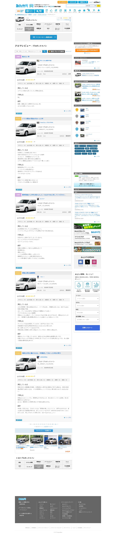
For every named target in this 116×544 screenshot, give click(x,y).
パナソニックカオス (80, 151)
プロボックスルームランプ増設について (84, 203)
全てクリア (68, 51)
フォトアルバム (43, 510)
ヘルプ (91, 2)
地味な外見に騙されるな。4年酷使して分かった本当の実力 (41, 353)
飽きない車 (25, 56)
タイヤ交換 (95, 151)
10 (52, 424)
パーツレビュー (48, 24)
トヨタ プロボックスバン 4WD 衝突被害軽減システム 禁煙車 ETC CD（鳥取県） (91, 86)
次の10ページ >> (48, 426)
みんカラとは (82, 504)
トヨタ (34, 14)
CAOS (76, 146)
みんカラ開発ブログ (67, 512)
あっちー (42, 198)
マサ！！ (42, 277)
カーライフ (52, 518)
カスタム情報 (29, 24)
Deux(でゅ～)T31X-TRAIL (46, 122)
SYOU (87, 115)
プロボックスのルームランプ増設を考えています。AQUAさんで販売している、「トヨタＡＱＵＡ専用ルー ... (87, 207)
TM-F (87, 108)
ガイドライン (67, 527)
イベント (42, 504)
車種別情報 (22, 504)
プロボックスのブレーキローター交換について (86, 212)
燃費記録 (39, 29)
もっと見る (68, 111)
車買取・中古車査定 (67, 516)
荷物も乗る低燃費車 (28, 273)
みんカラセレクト (66, 506)
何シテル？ (52, 504)
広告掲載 (80, 527)
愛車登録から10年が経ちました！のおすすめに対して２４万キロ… (44, 195)
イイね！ (42, 516)
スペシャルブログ (66, 508)
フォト (67, 24)
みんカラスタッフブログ (68, 510)
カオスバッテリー (79, 148)
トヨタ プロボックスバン (88, 73)
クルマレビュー (29, 29)
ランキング (19, 29)
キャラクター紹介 (66, 518)
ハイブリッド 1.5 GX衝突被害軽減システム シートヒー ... (36, 447)
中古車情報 (67, 29)
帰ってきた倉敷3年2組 (45, 60)
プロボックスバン (42, 14)
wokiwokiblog (43, 357)
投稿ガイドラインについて (85, 512)
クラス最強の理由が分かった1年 (32, 118)
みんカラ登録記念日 (92, 146)
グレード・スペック (58, 29)
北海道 (90, 153)
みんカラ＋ (65, 504)
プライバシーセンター (56, 527)
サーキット (42, 518)
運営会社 (27, 527)
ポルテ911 (88, 121)
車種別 (30, 14)
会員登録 (81, 506)
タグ (51, 514)
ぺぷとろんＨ (89, 134)
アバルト (89, 151)
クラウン (84, 153)
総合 (20, 24)
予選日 (87, 148)
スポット (42, 512)
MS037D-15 (78, 153)
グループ (42, 514)
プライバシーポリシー (43, 527)
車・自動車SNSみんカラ (21, 14)
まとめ (51, 516)
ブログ (41, 506)
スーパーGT (83, 146)
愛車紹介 (39, 24)
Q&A (48, 29)
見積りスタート (87, 327)
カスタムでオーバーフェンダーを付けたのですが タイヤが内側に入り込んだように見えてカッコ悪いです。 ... (87, 198)
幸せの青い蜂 (93, 148)
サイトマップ (87, 527)
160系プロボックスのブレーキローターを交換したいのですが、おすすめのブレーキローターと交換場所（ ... (87, 216)
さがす (51, 506)
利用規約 (34, 527)
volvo (94, 153)
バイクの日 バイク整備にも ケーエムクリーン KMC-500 (90, 62)
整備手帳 (58, 24)
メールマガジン (82, 508)
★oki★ (87, 127)
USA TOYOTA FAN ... (84, 176)
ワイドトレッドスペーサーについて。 (84, 194)
